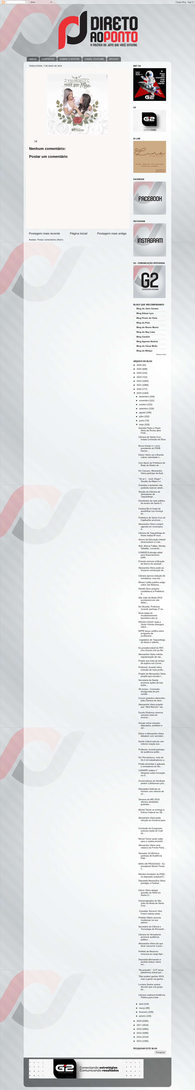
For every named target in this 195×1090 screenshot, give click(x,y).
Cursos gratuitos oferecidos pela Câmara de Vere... (151, 699)
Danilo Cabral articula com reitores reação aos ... (151, 742)
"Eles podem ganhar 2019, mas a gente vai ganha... (151, 977)
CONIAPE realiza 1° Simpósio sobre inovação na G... (151, 772)
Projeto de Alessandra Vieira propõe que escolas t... (152, 675)
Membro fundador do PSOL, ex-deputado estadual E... (152, 875)
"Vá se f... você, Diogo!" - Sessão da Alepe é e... (150, 480)
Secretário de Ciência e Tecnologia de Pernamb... (152, 928)
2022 (139, 381)
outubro (143, 404)
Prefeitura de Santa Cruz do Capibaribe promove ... (151, 519)
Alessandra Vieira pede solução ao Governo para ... (151, 820)
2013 (139, 1041)
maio (141, 424)
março (142, 1008)
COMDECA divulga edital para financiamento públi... (150, 555)
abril (141, 1004)
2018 (139, 1021)
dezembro (144, 396)
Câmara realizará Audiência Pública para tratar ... (151, 996)
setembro (144, 408)
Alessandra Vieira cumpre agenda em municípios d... (150, 526)
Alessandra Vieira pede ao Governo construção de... (151, 569)
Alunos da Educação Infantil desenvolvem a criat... (151, 540)
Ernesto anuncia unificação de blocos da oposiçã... (151, 562)
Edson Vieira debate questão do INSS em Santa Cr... (149, 892)
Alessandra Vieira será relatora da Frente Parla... (152, 846)
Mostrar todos (161, 354)
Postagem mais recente (44, 233)
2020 (139, 389)
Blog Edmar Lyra (145, 313)
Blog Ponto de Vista (146, 318)
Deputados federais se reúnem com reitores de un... (151, 791)
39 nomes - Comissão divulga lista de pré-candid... (149, 691)
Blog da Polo (143, 323)
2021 (139, 385)
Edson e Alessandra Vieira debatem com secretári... (151, 734)
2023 (139, 377)
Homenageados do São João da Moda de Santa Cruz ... (151, 903)
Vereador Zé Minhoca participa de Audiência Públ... (150, 855)
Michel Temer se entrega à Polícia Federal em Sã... (151, 811)
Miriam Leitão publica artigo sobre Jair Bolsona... (151, 583)
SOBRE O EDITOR (69, 59)
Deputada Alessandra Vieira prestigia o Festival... (151, 882)
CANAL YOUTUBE (94, 59)
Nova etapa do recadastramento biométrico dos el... (148, 615)
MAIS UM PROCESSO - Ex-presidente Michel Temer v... (151, 866)
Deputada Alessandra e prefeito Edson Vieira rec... (149, 962)
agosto (142, 412)
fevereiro (143, 1012)
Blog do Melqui (144, 351)
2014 (139, 1037)
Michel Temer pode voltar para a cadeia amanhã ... (151, 840)
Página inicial (78, 233)
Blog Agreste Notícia (147, 341)
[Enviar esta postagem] (35, 141)
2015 (139, 1033)
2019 (139, 393)
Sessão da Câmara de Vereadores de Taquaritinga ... (149, 494)
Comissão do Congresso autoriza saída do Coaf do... (150, 830)
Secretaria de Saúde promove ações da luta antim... (150, 682)
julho (141, 416)
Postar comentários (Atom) (50, 240)
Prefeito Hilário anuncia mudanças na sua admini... (149, 920)
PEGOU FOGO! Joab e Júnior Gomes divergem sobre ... (151, 624)
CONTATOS (48, 59)
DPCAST (114, 59)
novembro (144, 400)
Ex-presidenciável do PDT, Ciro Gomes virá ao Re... (151, 649)
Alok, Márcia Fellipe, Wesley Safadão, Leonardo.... (152, 547)
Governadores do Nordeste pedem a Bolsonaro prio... (152, 782)
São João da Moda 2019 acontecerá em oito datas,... (150, 600)
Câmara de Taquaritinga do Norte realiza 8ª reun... (151, 534)
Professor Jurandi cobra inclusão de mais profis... (151, 668)
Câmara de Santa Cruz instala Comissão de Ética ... (152, 439)
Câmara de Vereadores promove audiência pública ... (149, 937)
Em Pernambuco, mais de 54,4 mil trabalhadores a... (152, 758)
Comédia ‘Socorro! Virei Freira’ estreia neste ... (150, 912)
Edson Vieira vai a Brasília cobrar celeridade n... (151, 456)
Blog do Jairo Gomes (147, 308)
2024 (139, 373)
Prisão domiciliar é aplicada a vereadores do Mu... (151, 765)
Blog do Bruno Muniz (147, 327)
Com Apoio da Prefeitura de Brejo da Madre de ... (151, 464)
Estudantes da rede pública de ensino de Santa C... (151, 502)
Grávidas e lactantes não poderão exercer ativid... (151, 486)
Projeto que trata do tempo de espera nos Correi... (151, 662)
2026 (139, 365)
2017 (139, 1025)
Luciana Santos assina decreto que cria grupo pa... (150, 986)
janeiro (142, 1016)
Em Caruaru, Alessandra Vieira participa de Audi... (151, 472)
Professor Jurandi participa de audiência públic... (151, 750)
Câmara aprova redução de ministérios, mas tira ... (151, 577)
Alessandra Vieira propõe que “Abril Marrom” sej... (151, 705)
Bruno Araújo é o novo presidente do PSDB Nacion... (149, 448)
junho (142, 420)
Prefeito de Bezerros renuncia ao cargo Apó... (151, 952)
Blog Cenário (143, 337)
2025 (139, 369)
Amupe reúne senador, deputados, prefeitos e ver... (150, 725)
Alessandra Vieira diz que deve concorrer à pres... (151, 944)
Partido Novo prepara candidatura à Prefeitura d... (151, 591)
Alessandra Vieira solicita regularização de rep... (150, 655)
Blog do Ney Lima (145, 332)
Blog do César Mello (147, 346)
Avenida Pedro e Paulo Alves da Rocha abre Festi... (149, 430)
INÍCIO (33, 59)
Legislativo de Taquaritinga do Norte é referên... (151, 641)
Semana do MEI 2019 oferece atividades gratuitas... (149, 801)
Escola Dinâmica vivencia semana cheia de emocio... (150, 715)
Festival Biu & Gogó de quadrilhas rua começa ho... (150, 511)
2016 (139, 1029)
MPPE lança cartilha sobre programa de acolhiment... (151, 633)
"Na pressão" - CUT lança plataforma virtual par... (150, 971)
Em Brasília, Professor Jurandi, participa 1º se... (151, 608)
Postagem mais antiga (111, 233)
